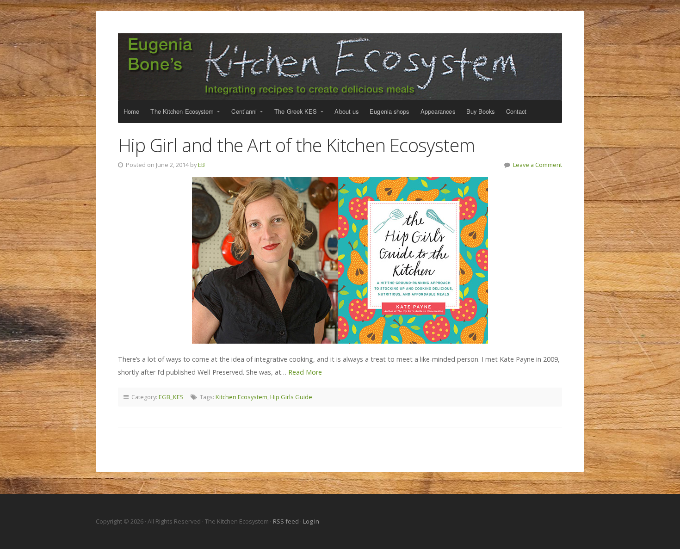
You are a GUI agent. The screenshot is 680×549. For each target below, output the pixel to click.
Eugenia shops (389, 111)
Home (131, 111)
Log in (311, 521)
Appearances (437, 111)
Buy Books (480, 111)
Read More (305, 372)
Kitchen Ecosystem (241, 397)
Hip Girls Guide (291, 397)
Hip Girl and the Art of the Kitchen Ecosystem (296, 145)
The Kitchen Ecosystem (340, 66)
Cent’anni (244, 111)
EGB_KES (171, 397)
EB (201, 164)
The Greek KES (295, 111)
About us (346, 111)
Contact (516, 111)
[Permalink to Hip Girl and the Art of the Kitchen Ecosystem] (340, 260)
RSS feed (286, 521)
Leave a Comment (537, 164)
